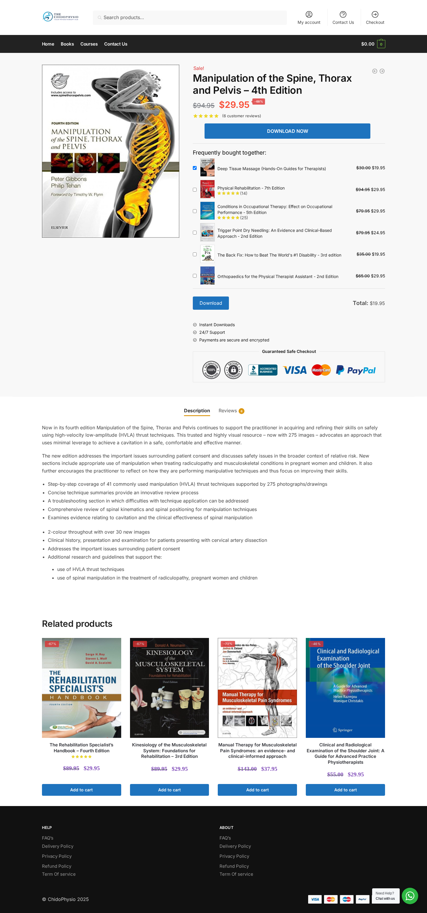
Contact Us (343, 22)
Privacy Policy (57, 856)
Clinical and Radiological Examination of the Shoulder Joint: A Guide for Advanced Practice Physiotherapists (345, 753)
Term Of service (59, 874)
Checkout (375, 22)
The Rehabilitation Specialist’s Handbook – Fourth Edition (81, 747)
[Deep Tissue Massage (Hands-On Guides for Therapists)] (207, 168)
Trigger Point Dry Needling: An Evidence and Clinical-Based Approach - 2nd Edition (274, 233)
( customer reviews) (241, 115)
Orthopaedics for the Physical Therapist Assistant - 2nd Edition (277, 276)
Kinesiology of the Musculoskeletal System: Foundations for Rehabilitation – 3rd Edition (169, 750)
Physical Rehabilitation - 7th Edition (251, 187)
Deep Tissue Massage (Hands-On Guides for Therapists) (271, 168)
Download (211, 303)
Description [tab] (197, 410)
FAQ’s (47, 838)
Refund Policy (56, 866)
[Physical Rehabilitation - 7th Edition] (207, 189)
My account (309, 22)
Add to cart (81, 789)
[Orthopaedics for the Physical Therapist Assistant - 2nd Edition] (207, 276)
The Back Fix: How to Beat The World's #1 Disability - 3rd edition (279, 254)
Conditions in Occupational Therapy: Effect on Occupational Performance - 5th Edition (274, 209)
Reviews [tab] (228, 410)
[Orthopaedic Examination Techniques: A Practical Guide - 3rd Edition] (375, 71)
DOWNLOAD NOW (287, 131)
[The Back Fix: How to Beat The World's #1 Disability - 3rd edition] (207, 254)
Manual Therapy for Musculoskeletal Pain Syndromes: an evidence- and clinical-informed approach (257, 750)
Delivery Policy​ (57, 846)
